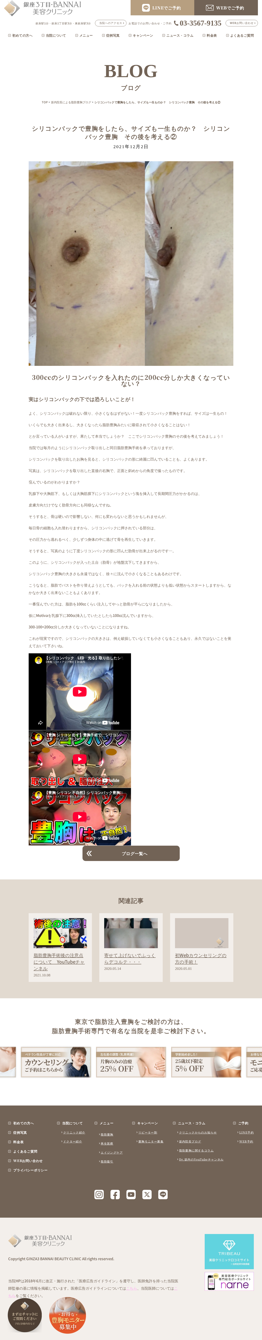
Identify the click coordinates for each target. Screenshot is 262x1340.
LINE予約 (246, 1132)
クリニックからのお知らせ (198, 1132)
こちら (131, 1288)
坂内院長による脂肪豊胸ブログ (71, 102)
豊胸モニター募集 (151, 1141)
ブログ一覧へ (135, 853)
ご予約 (243, 1123)
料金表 (212, 35)
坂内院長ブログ (190, 1141)
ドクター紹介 (72, 1141)
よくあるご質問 (242, 35)
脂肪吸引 (107, 1161)
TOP (45, 102)
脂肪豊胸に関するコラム (196, 1150)
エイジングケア (112, 1152)
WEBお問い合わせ (242, 23)
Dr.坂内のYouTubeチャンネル (201, 1159)
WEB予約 (246, 1141)
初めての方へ (22, 35)
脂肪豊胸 (107, 1134)
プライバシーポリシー (30, 1170)
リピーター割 (147, 1132)
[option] (56, 1062)
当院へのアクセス (110, 23)
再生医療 (107, 1143)
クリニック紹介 (74, 1132)
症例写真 (113, 35)
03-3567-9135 (200, 23)
